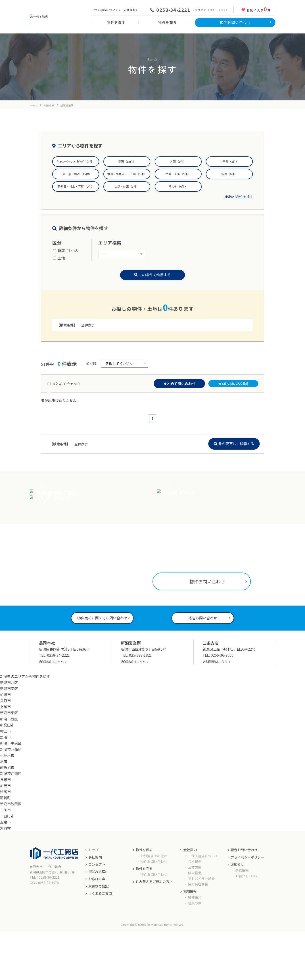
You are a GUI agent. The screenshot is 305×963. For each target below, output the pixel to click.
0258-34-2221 (173, 10)
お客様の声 (96, 878)
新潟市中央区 (10, 743)
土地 (61, 258)
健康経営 (194, 872)
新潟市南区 (9, 688)
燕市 (3, 761)
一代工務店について (104, 10)
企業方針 (194, 867)
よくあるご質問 (100, 893)
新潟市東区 (9, 712)
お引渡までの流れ (153, 855)
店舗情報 (129, 10)
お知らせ (237, 864)
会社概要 (194, 861)
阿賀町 (5, 797)
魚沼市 (5, 737)
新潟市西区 (9, 719)
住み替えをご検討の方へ (154, 881)
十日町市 (7, 816)
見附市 (5, 700)
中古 (74, 250)
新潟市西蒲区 (10, 749)
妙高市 (5, 791)
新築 (61, 250)
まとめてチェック (66, 383)
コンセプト (96, 864)
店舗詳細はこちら (51, 661)
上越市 (5, 706)
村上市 (5, 731)
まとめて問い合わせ (179, 383)
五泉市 (5, 822)
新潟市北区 (9, 682)
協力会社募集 (198, 884)
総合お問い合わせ (244, 849)
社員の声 (194, 903)
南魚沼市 (7, 767)
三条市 (5, 809)
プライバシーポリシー (247, 857)
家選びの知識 (98, 886)
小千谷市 (7, 755)
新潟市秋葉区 (10, 803)
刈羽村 (5, 828)
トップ (93, 849)
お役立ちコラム (247, 876)
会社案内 (95, 857)
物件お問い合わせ (153, 861)
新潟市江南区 (10, 773)
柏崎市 (5, 694)
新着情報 (242, 870)
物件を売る (144, 868)
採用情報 (190, 891)
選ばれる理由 (98, 871)
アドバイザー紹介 (201, 878)
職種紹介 (194, 897)
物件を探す (144, 849)
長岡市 (5, 779)
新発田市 (7, 725)
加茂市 (5, 785)
